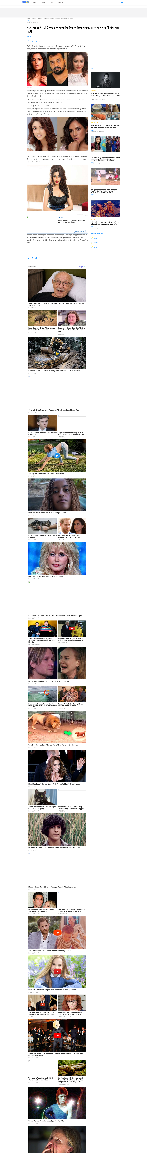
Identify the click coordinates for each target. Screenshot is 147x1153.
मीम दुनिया (60, 2)
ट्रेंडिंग (34, 2)
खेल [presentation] (91, 187)
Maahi (29, 37)
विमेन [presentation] (92, 155)
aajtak (28, 152)
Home (28, 18)
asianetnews (29, 87)
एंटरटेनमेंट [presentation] (93, 219)
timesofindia (29, 211)
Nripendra (93, 98)
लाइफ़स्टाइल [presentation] (93, 90)
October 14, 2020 (43, 106)
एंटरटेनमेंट (34, 18)
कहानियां (43, 2)
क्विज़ (52, 2)
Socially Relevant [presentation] (96, 122)
